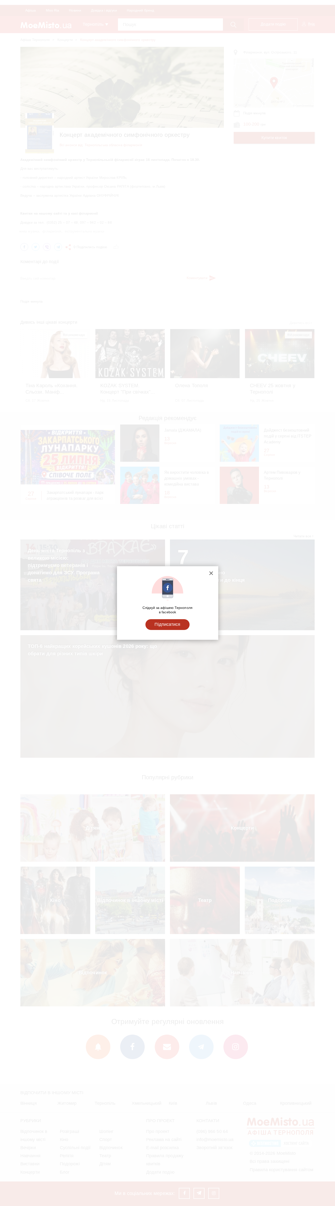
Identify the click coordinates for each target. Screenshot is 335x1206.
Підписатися (167, 624)
